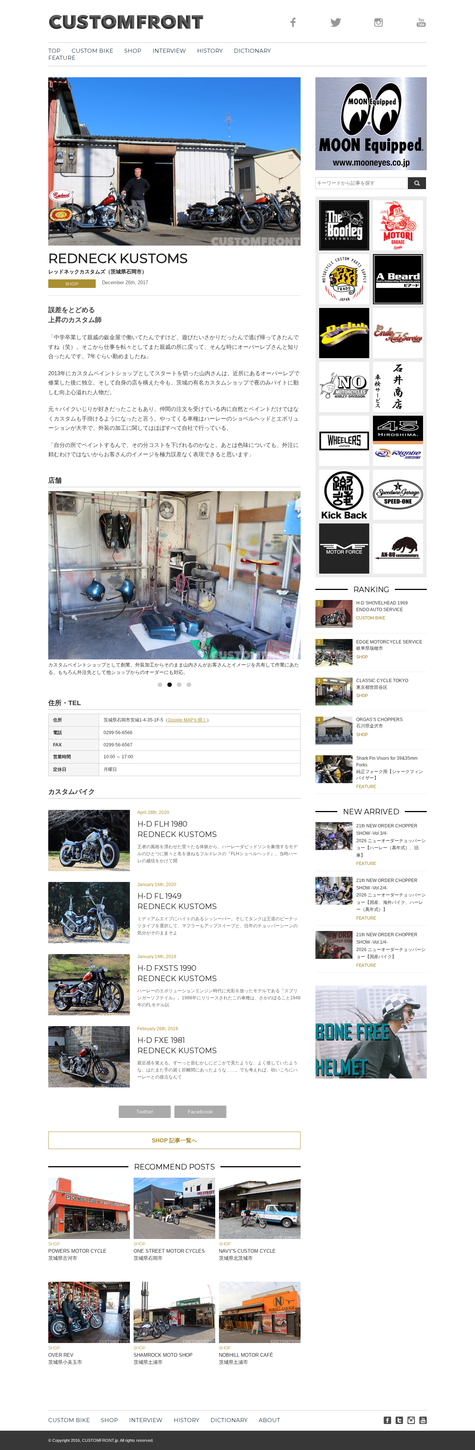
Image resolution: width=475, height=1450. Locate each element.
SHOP (132, 50)
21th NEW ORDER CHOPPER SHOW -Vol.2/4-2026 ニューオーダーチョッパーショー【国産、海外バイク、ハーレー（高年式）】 (391, 895)
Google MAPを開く (187, 720)
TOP (54, 50)
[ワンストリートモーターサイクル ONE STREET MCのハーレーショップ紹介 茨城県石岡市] (174, 1237)
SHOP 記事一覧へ (174, 1140)
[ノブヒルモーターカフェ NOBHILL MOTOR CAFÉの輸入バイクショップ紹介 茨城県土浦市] (260, 1341)
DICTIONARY (252, 50)
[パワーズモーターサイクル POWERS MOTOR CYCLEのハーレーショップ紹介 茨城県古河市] (89, 1237)
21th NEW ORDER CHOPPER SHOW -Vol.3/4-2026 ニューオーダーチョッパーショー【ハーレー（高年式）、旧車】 (391, 840)
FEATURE (61, 57)
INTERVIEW (169, 50)
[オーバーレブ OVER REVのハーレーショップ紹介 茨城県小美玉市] (89, 1341)
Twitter (145, 1112)
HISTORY (210, 50)
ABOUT (269, 1420)
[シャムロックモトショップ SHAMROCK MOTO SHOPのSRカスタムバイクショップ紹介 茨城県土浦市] (174, 1341)
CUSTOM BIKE (92, 50)
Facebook (200, 1112)
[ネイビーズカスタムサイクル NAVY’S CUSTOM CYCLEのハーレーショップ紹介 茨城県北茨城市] (260, 1237)
